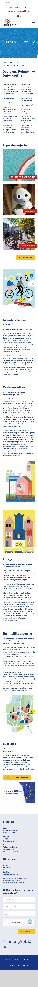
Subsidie (6, 872)
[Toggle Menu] (33, 23)
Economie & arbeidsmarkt (11, 880)
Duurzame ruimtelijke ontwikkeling (15, 878)
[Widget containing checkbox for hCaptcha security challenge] (18, 922)
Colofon (18, 960)
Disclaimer (28, 960)
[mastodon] (15, 942)
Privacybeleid (14, 965)
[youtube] (25, 942)
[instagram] (20, 942)
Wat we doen (7, 870)
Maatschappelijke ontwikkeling (13, 882)
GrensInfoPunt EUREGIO (11, 874)
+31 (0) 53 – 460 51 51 (11, 839)
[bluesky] (10, 942)
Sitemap (25, 965)
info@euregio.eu (8, 841)
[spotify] (5, 947)
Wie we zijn (7, 867)
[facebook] (5, 942)
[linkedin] (29, 942)
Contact (9, 960)
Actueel (5, 865)
